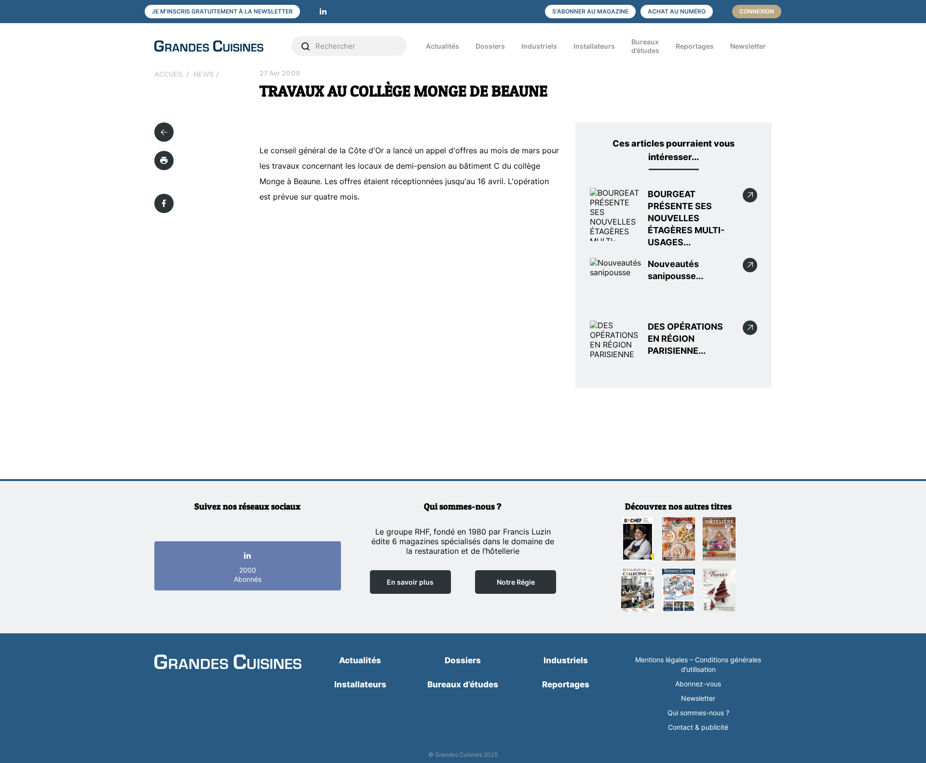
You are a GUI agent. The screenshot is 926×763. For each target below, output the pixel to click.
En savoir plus (410, 582)
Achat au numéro (677, 11)
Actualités (442, 46)
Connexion (756, 11)
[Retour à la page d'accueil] (227, 663)
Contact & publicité (698, 727)
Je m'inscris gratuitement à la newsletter (222, 11)
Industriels (539, 46)
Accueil (169, 74)
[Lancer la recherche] (305, 46)
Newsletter (748, 46)
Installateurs (594, 46)
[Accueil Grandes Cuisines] (216, 46)
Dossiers (490, 46)
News (203, 74)
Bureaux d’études (645, 46)
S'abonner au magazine (590, 11)
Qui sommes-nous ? (698, 713)
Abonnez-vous (698, 684)
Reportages (695, 46)
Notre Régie (516, 582)
